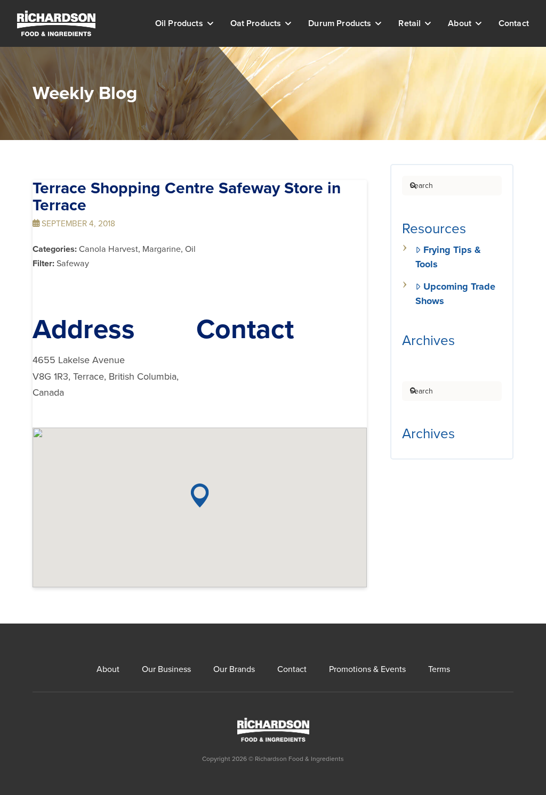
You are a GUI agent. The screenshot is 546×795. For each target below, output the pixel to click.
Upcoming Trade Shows (455, 294)
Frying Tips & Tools (447, 257)
